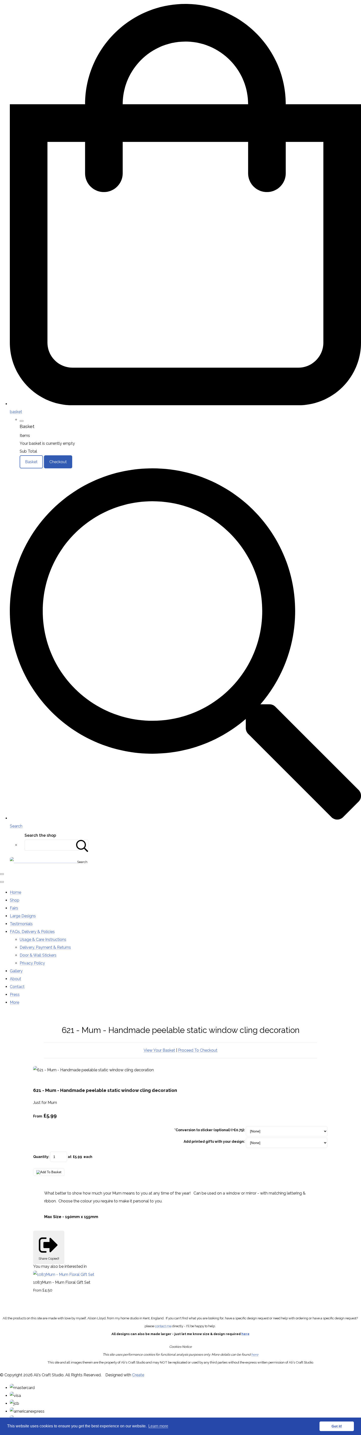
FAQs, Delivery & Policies (32, 931)
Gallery (16, 971)
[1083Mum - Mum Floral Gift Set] (63, 1274)
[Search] (82, 845)
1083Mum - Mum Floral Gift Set (61, 1282)
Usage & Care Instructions (43, 939)
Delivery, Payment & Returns (45, 947)
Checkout (58, 462)
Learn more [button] (158, 1426)
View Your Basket (159, 1050)
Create (138, 1375)
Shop (14, 900)
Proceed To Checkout (197, 1050)
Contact (17, 986)
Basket (31, 462)
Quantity (40, 1157)
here (245, 1334)
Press (15, 994)
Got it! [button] (337, 1426)
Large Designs (23, 916)
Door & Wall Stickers (38, 955)
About (15, 978)
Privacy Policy (32, 963)
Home (15, 892)
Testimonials (21, 923)
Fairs (14, 908)
